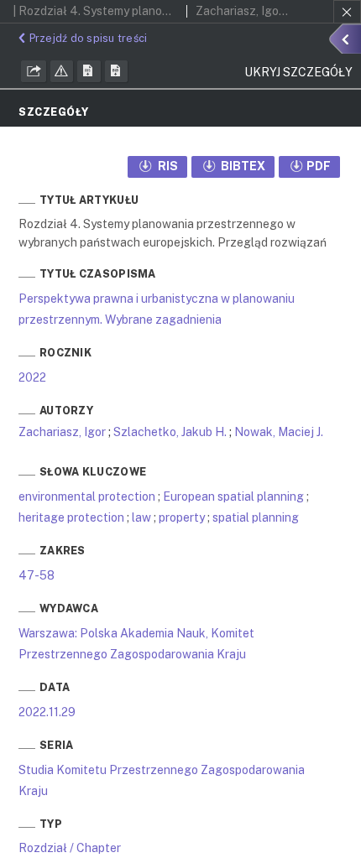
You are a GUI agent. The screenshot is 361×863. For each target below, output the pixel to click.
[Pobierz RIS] (89, 71)
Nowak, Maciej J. (278, 432)
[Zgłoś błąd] (62, 71)
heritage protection (71, 517)
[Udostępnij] (33, 71)
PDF (318, 166)
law (141, 517)
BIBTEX (241, 166)
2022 (32, 377)
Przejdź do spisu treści (88, 38)
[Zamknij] (347, 11)
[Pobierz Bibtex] (116, 71)
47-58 (36, 575)
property (182, 517)
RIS (166, 166)
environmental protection (86, 496)
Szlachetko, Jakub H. (170, 432)
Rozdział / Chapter (69, 848)
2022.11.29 (47, 712)
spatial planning (255, 517)
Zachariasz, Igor (62, 432)
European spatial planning (233, 496)
